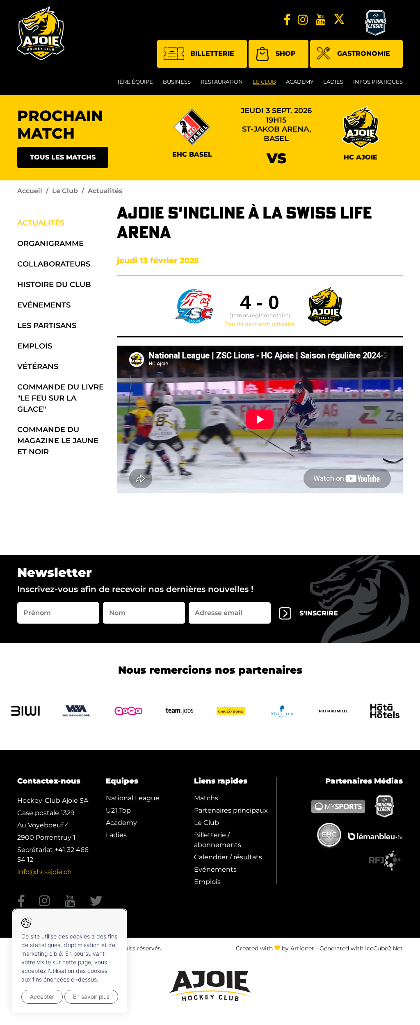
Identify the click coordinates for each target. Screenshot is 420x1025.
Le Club (264, 81)
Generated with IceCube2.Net (361, 948)
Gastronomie (363, 53)
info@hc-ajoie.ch (44, 872)
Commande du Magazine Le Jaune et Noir (57, 440)
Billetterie (212, 53)
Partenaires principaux (231, 810)
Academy (299, 81)
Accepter (42, 996)
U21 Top (118, 810)
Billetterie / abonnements (217, 840)
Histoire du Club (54, 284)
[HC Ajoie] (40, 33)
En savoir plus (91, 996)
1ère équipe (135, 81)
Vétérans (37, 366)
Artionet (302, 948)
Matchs (206, 798)
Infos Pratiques (378, 81)
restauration (222, 81)
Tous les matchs (63, 157)
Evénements (44, 305)
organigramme (50, 243)
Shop (286, 53)
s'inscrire (318, 613)
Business (177, 81)
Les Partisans (46, 325)
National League (133, 798)
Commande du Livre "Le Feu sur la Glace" (60, 398)
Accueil (29, 191)
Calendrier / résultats (228, 857)
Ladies (333, 81)
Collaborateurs (53, 264)
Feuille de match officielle (259, 324)
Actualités (40, 223)
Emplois (34, 346)
